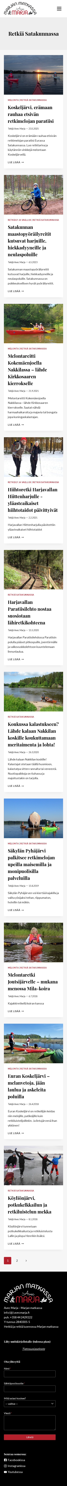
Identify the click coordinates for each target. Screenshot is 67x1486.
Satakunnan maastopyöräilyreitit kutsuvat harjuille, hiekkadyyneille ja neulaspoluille (29, 240)
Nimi (7, 1368)
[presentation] (33, 75)
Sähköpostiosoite (14, 1383)
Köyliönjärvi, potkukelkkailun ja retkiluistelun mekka (29, 1205)
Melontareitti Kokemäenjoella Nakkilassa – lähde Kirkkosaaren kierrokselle (27, 369)
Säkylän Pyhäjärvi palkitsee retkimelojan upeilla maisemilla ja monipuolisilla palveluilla (31, 864)
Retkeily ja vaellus (19, 220)
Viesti (8, 1413)
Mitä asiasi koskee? (15, 1398)
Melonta (13, 100)
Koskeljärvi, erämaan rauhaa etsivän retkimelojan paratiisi (31, 114)
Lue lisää (16, 162)
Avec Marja (19, 128)
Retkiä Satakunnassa (33, 100)
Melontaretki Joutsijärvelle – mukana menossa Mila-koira (33, 981)
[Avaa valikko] (59, 8)
